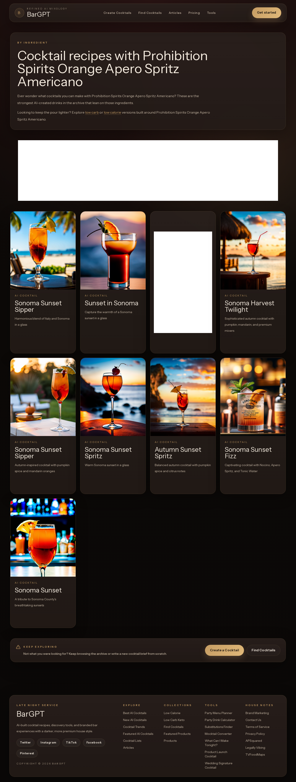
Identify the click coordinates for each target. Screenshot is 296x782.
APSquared (254, 741)
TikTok (71, 742)
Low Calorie (172, 713)
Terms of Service (258, 727)
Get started (266, 12)
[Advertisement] (148, 170)
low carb (92, 112)
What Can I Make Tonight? (217, 743)
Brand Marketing (257, 713)
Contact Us (253, 720)
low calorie (112, 112)
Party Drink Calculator (220, 720)
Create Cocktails (118, 13)
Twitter (25, 742)
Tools (211, 13)
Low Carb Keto (174, 720)
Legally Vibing (255, 748)
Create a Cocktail (224, 650)
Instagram (48, 742)
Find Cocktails (150, 13)
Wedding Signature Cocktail (219, 765)
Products (170, 741)
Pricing (194, 13)
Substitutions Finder (219, 727)
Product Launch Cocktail (216, 754)
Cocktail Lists (132, 741)
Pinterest (27, 753)
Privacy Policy (255, 734)
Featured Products (177, 734)
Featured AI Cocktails (138, 734)
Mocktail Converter (218, 734)
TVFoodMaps (255, 754)
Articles (175, 13)
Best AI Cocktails (134, 713)
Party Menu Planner (218, 713)
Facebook (94, 742)
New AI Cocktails (134, 720)
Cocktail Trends (134, 727)
